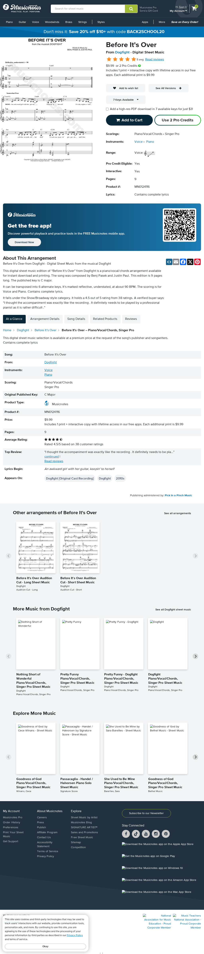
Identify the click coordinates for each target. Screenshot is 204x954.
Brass (68, 22)
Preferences (10, 827)
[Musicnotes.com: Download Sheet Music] (22, 8)
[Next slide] (195, 556)
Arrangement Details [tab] (44, 319)
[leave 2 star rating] (115, 59)
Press (40, 822)
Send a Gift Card (149, 10)
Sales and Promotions (84, 832)
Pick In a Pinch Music (178, 495)
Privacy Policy (45, 856)
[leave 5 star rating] (133, 59)
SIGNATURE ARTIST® (84, 827)
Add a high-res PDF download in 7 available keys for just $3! (151, 109)
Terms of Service (47, 851)
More (163, 24)
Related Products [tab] (105, 319)
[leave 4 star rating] (128, 59)
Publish (41, 827)
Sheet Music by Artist (84, 817)
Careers (42, 817)
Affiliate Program (47, 832)
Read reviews (154, 59)
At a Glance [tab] (14, 319)
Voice (35, 22)
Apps (145, 22)
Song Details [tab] (76, 319)
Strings (82, 22)
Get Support (10, 841)
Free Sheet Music (82, 837)
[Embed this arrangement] (169, 262)
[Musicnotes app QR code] (179, 227)
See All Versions (166, 88)
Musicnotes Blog (81, 822)
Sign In (183, 6)
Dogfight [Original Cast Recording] (70, 478)
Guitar (22, 22)
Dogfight (122, 52)
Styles (101, 22)
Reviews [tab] (131, 319)
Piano (9, 22)
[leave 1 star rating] (109, 59)
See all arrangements (177, 513)
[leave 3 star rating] (121, 59)
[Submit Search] (131, 9)
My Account (177, 10)
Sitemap (76, 842)
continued (51, 456)
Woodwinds (52, 22)
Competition (78, 847)
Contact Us (44, 837)
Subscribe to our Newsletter (146, 813)
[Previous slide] (8, 556)
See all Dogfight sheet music (173, 609)
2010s (120, 478)
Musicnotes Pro (148, 7)
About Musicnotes (49, 811)
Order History (11, 822)
